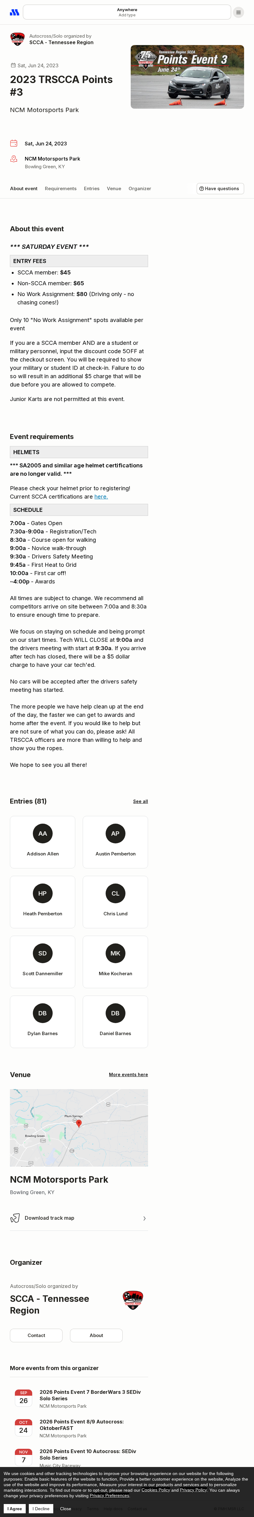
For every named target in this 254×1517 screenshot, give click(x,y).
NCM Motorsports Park (44, 110)
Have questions (222, 188)
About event (23, 188)
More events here (128, 1074)
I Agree (14, 1508)
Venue (114, 188)
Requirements (61, 188)
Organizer (140, 188)
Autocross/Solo (46, 36)
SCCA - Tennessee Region (61, 42)
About (96, 1335)
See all (140, 801)
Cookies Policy (156, 1489)
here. (101, 496)
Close (65, 1508)
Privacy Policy (193, 1489)
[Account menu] (238, 12)
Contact (36, 1335)
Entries (91, 188)
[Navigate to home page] (15, 12)
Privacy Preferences (109, 1495)
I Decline (41, 1508)
